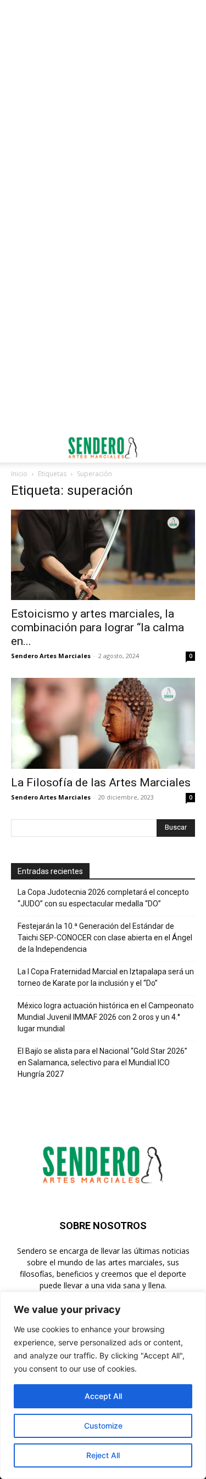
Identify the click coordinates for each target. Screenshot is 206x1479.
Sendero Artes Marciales (51, 656)
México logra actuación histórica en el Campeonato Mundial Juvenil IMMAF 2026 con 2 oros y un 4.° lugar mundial (106, 1017)
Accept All (103, 1396)
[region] (103, 1385)
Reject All (103, 1455)
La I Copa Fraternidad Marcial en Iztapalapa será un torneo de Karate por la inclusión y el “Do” (106, 977)
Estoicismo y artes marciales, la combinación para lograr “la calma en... (97, 627)
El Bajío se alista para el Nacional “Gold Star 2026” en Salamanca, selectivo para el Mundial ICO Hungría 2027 (102, 1062)
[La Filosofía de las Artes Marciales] (103, 723)
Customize (103, 1425)
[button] (18, 447)
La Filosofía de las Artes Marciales (101, 782)
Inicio (19, 473)
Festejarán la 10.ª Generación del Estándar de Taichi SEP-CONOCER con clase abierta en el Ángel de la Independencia (105, 937)
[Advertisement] (103, 108)
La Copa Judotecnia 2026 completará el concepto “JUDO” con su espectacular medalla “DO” (103, 898)
